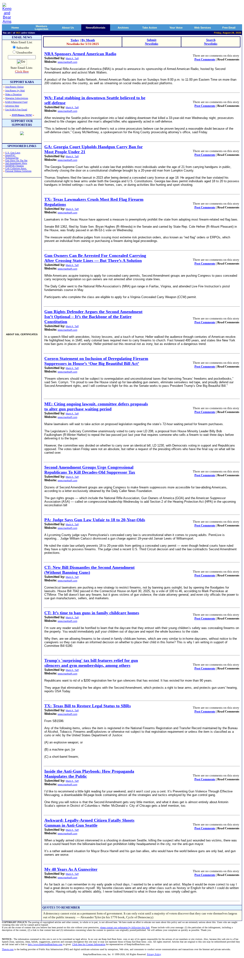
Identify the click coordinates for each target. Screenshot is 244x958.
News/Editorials (95, 27)
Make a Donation (13, 94)
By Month (88, 40)
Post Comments (204, 59)
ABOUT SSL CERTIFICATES (22, 334)
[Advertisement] (22, 253)
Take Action (149, 27)
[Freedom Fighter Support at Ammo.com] (22, 134)
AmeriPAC (10, 155)
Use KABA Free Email (16, 109)
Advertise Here (12, 105)
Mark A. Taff (72, 58)
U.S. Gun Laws (12, 152)
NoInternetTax (12, 158)
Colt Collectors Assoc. (16, 168)
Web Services (202, 27)
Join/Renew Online (14, 86)
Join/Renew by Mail (15, 90)
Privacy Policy (154, 954)
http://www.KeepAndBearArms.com (45, 944)
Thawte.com (8, 949)
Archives (123, 27)
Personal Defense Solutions (18, 171)
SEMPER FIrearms (14, 165)
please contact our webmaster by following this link (125, 927)
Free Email (228, 27)
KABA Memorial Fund (16, 102)
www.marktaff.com (67, 62)
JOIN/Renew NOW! (22, 115)
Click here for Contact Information (88, 944)
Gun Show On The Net (16, 160)
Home (15, 27)
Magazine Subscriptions (16, 98)
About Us (68, 27)
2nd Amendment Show (16, 163)
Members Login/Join (41, 27)
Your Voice (176, 27)
